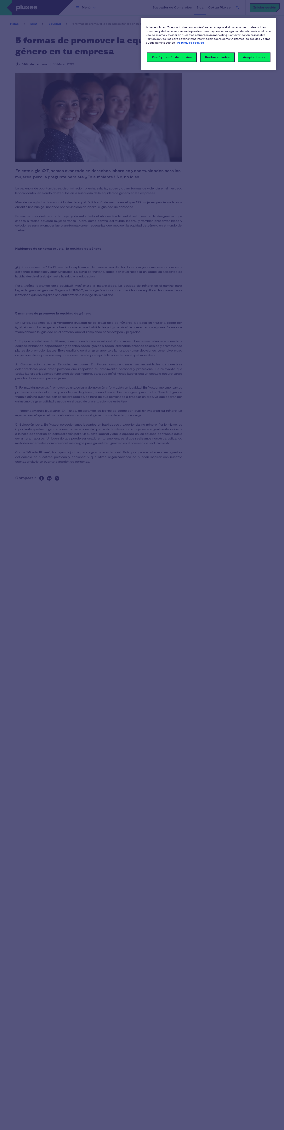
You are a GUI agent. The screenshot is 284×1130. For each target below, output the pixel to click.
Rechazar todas (217, 57)
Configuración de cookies (172, 57)
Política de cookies (190, 42)
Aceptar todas (254, 57)
